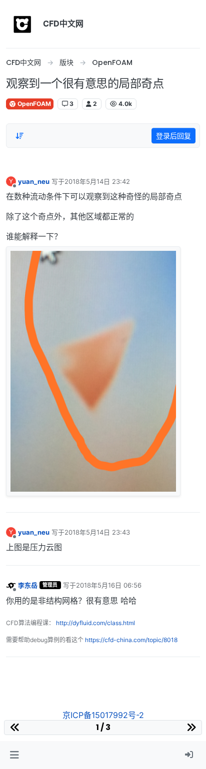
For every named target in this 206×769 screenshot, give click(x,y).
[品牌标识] (22, 24)
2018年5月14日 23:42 (97, 181)
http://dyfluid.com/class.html (95, 623)
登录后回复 (173, 135)
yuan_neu (34, 181)
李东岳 (28, 585)
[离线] (11, 585)
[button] (14, 755)
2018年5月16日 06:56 (109, 585)
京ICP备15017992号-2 (103, 715)
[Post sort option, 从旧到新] (19, 135)
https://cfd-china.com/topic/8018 (131, 640)
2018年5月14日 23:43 (97, 532)
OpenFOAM (33, 103)
